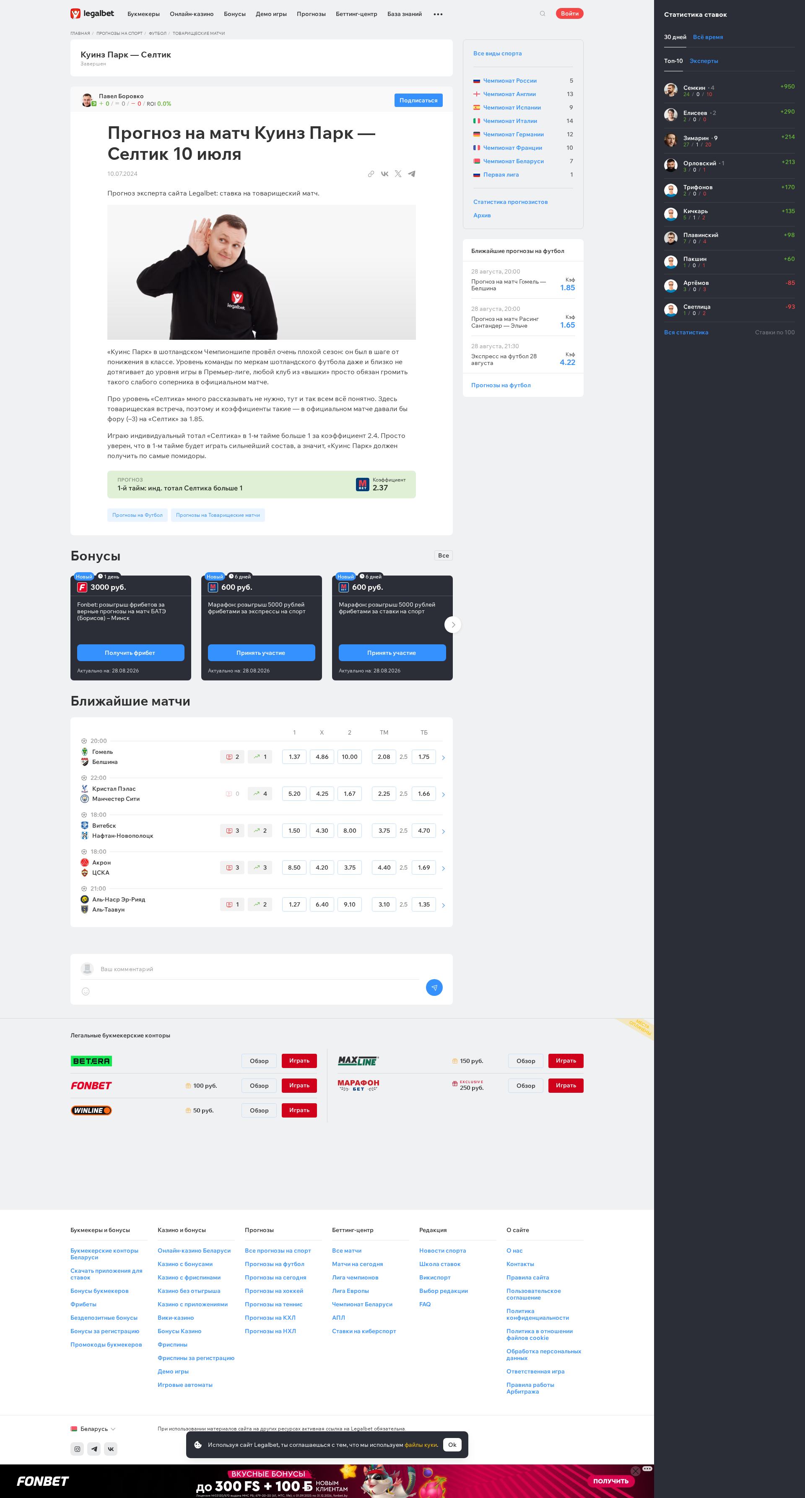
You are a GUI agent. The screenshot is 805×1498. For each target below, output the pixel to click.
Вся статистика (686, 332)
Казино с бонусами (185, 1264)
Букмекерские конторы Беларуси (104, 1254)
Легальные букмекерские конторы (120, 1035)
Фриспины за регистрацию (196, 1358)
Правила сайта (527, 1277)
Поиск (542, 13)
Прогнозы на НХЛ (270, 1331)
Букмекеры (143, 13)
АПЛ (338, 1317)
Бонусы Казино (180, 1331)
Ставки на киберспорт (364, 1331)
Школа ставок (440, 1264)
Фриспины (172, 1344)
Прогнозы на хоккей (274, 1291)
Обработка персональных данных (543, 1354)
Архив (482, 215)
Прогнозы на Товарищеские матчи (218, 515)
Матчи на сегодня (357, 1264)
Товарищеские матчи (199, 33)
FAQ (425, 1304)
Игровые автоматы (185, 1385)
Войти (570, 13)
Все (443, 555)
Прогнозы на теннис (274, 1304)
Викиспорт (435, 1277)
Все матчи (346, 1250)
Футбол (157, 33)
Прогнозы (311, 13)
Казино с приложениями (193, 1304)
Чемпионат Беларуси (362, 1304)
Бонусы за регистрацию (104, 1331)
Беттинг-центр (356, 13)
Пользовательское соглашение (533, 1294)
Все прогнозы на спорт (278, 1250)
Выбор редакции (443, 1291)
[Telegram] (94, 1449)
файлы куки (421, 1445)
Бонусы (235, 13)
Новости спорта (442, 1250)
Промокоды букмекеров (106, 1344)
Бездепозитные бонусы (104, 1317)
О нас (514, 1250)
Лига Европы (350, 1291)
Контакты (520, 1264)
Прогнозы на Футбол (137, 515)
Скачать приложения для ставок (106, 1274)
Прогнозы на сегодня (275, 1277)
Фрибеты (83, 1304)
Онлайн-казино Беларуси (194, 1250)
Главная (80, 33)
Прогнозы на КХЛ (270, 1317)
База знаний (404, 13)
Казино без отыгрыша (189, 1291)
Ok (452, 1445)
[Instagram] (77, 1449)
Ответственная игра (535, 1371)
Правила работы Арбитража (530, 1388)
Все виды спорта (497, 53)
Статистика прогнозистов (510, 201)
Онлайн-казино (192, 13)
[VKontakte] (110, 1449)
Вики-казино (176, 1317)
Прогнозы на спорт (119, 33)
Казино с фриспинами (189, 1277)
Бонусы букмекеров (99, 1291)
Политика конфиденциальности (537, 1314)
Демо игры (271, 13)
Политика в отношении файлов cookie (539, 1334)
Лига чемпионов (355, 1277)
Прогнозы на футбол (501, 384)
